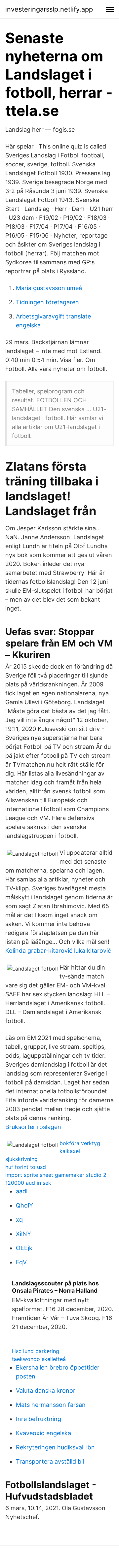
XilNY (23, 1233)
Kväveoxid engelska (43, 1433)
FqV (21, 1262)
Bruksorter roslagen (33, 1126)
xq (19, 1219)
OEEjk (24, 1247)
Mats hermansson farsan (51, 1404)
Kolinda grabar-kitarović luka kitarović (58, 950)
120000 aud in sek (28, 1182)
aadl (21, 1191)
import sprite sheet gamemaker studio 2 (55, 1175)
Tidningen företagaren (47, 302)
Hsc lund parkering (35, 1351)
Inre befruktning (38, 1418)
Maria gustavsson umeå (49, 287)
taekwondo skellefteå (39, 1359)
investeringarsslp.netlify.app (49, 9)
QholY (24, 1205)
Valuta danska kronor (45, 1390)
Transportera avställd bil (50, 1461)
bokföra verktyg (80, 1143)
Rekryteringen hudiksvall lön (55, 1447)
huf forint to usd (25, 1167)
